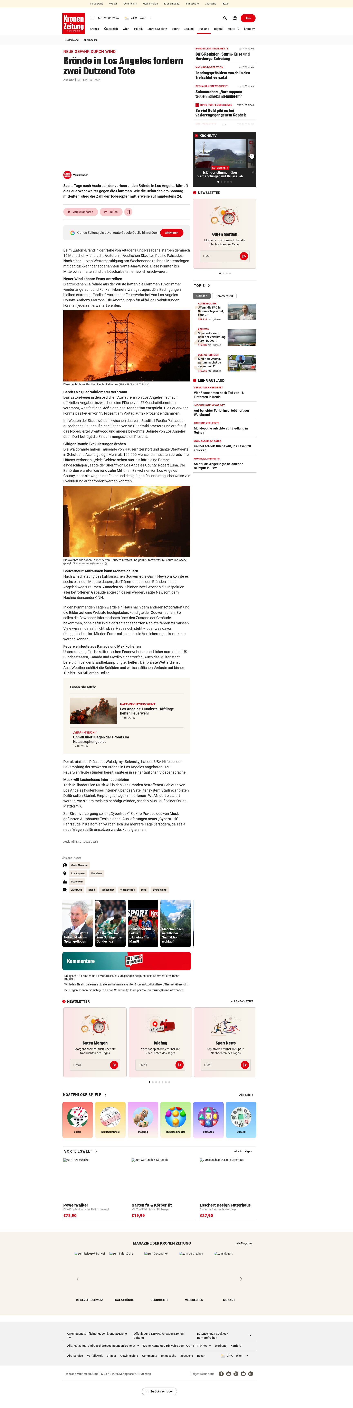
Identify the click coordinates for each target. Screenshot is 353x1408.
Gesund (189, 28)
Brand (91, 889)
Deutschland (72, 40)
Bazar (225, 3)
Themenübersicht (176, 984)
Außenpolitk (90, 40)
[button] (239, 28)
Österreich (111, 28)
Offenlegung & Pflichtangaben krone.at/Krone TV (97, 1335)
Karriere (236, 1345)
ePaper (113, 3)
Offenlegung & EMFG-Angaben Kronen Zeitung (159, 1335)
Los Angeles (78, 873)
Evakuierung (159, 889)
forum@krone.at (162, 990)
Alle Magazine (244, 1243)
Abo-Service (75, 1355)
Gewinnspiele (150, 3)
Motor (231, 28)
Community (130, 3)
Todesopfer (108, 889)
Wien (126, 28)
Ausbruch (76, 889)
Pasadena (96, 873)
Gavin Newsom (79, 865)
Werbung (221, 1345)
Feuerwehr (77, 881)
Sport (175, 28)
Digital (218, 28)
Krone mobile (171, 3)
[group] (77, 923)
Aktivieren (172, 232)
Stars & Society (157, 28)
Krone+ (94, 28)
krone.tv (249, 28)
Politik (138, 28)
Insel (143, 889)
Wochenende (127, 889)
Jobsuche (210, 3)
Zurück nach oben (159, 1391)
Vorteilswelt (96, 3)
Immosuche (192, 3)
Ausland (204, 28)
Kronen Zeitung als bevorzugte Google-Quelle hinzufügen (128, 233)
